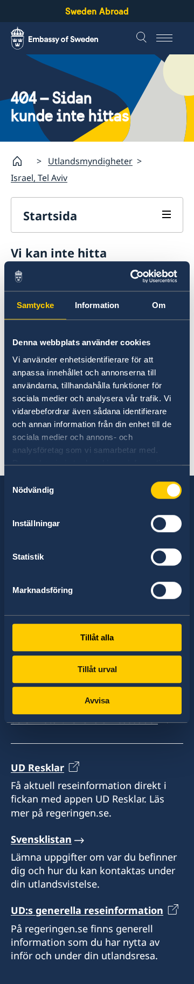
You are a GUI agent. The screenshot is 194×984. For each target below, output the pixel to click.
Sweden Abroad (97, 11)
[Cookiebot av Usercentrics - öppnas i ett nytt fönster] (137, 276)
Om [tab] (158, 305)
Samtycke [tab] (35, 305)
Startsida (50, 215)
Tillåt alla (97, 637)
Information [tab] (97, 305)
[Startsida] (21, 161)
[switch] (166, 523)
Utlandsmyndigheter (90, 161)
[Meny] (169, 38)
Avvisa (97, 700)
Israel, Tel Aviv (39, 178)
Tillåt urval (97, 669)
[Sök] (142, 38)
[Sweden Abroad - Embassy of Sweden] (65, 38)
